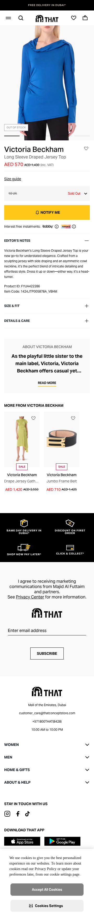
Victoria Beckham (34, 149)
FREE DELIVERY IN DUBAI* (47, 5)
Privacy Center (30, 597)
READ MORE (47, 383)
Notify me (50, 212)
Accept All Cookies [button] (47, 889)
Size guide (12, 179)
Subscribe (47, 653)
